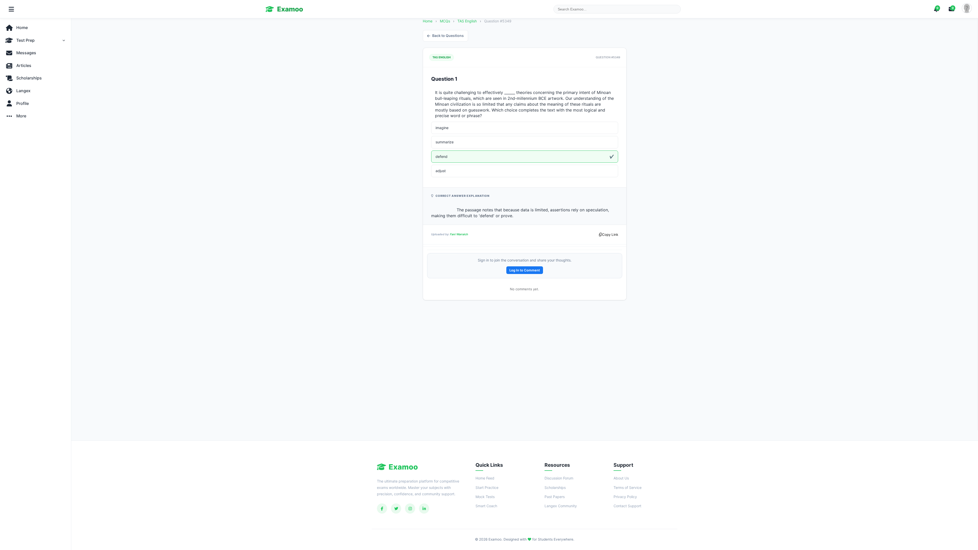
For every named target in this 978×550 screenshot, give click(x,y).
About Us (621, 478)
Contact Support (627, 506)
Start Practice (487, 487)
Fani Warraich (459, 234)
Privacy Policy (625, 496)
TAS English (467, 21)
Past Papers (555, 496)
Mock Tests (485, 496)
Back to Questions (448, 35)
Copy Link (610, 234)
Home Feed (485, 478)
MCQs (445, 21)
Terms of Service (628, 487)
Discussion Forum (559, 478)
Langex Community (561, 506)
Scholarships (555, 487)
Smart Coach (486, 506)
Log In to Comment (524, 270)
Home (427, 21)
